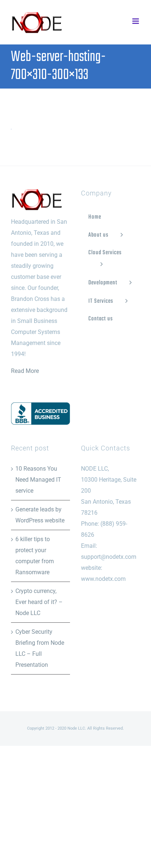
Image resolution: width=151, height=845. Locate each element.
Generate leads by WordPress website (40, 515)
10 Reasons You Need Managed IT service (38, 479)
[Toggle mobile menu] (136, 21)
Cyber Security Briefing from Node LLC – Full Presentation (39, 648)
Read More (25, 370)
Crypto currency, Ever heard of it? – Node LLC (39, 601)
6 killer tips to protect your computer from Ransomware (34, 556)
